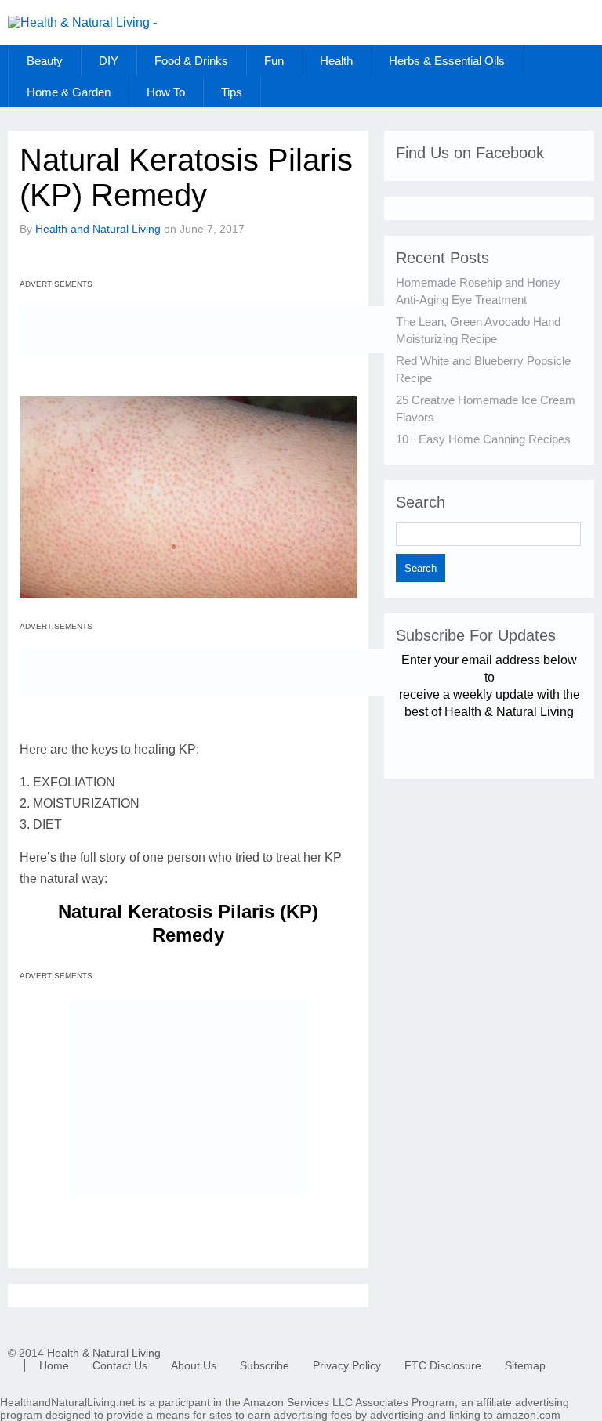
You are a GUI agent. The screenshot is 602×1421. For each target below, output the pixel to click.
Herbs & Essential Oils (447, 60)
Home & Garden (69, 92)
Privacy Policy (347, 1365)
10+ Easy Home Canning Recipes (483, 439)
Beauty (45, 60)
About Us (193, 1365)
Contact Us (119, 1365)
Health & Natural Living (104, 1353)
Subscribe (264, 1365)
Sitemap (525, 1365)
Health (336, 60)
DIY (108, 60)
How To (166, 92)
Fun (274, 60)
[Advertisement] (203, 329)
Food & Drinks (191, 60)
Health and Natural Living (98, 228)
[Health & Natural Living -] (82, 22)
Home (54, 1365)
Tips (231, 92)
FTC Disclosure (442, 1365)
